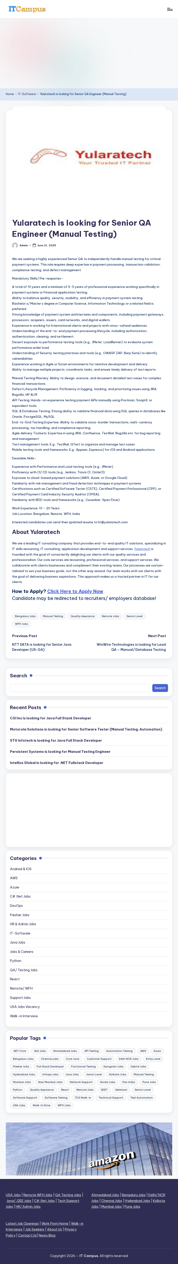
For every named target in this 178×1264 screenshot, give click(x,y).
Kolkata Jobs (117, 1074)
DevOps (16, 906)
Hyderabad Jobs (24, 1074)
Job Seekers (34, 1229)
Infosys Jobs (50, 1074)
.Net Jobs (40, 1051)
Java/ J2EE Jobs (18, 1201)
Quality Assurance (83, 616)
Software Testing (56, 1097)
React (15, 979)
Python (15, 961)
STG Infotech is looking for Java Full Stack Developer (56, 740)
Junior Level (94, 1074)
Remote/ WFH (21, 988)
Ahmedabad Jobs (65, 1051)
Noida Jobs (107, 1082)
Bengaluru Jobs (25, 616)
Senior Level (135, 616)
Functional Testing (83, 1066)
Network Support (81, 1082)
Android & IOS (21, 869)
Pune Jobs (149, 1082)
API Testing (91, 1051)
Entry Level (153, 1058)
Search (18, 675)
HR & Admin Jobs (23, 924)
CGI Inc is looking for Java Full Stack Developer (50, 718)
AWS (14, 878)
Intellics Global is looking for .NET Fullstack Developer (56, 763)
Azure (14, 887)
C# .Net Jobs (20, 896)
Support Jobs (20, 998)
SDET (104, 1089)
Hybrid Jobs (138, 1066)
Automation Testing (119, 1051)
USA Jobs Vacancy (25, 1007)
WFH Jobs (21, 623)
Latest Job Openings (22, 1223)
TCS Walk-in (83, 1097)
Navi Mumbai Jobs (50, 1082)
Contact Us (27, 1235)
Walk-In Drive (41, 1105)
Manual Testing (53, 616)
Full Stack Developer (50, 1066)
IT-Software (27, 94)
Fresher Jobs (19, 915)
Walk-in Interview (24, 1016)
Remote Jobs (110, 616)
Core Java (72, 1058)
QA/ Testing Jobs (24, 970)
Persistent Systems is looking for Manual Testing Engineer (60, 752)
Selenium (121, 1089)
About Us (54, 1229)
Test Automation (141, 1097)
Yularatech (142, 549)
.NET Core (19, 1051)
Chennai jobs (49, 1058)
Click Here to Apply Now (75, 591)
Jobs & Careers (21, 952)
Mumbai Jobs (22, 1082)
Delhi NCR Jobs (128, 1058)
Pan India (128, 1082)
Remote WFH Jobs (37, 1195)
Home (10, 94)
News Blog (47, 1235)
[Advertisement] (89, 53)
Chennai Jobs (111, 1201)
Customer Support (99, 1058)
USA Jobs (19, 1105)
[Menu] (169, 9)
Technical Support (111, 1097)
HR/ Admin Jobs (28, 1207)
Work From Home (54, 1223)
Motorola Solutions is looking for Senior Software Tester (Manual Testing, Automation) (86, 729)
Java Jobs (17, 942)
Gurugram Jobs (113, 1066)
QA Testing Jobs (68, 1195)
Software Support (25, 1097)
